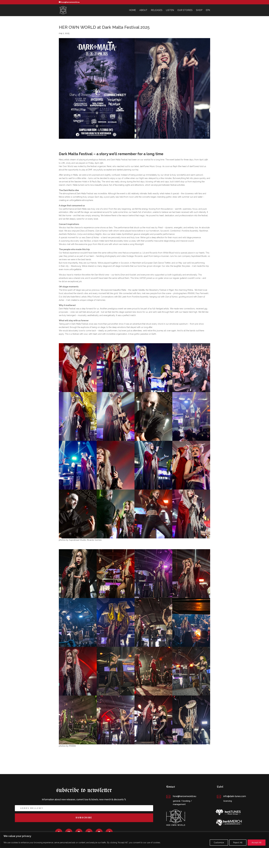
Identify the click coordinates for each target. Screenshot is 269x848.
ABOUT (143, 10)
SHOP (199, 10)
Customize (219, 842)
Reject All (237, 842)
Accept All (256, 842)
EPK (208, 10)
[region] (134, 840)
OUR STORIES (185, 10)
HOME (132, 10)
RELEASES (156, 10)
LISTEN (170, 10)
